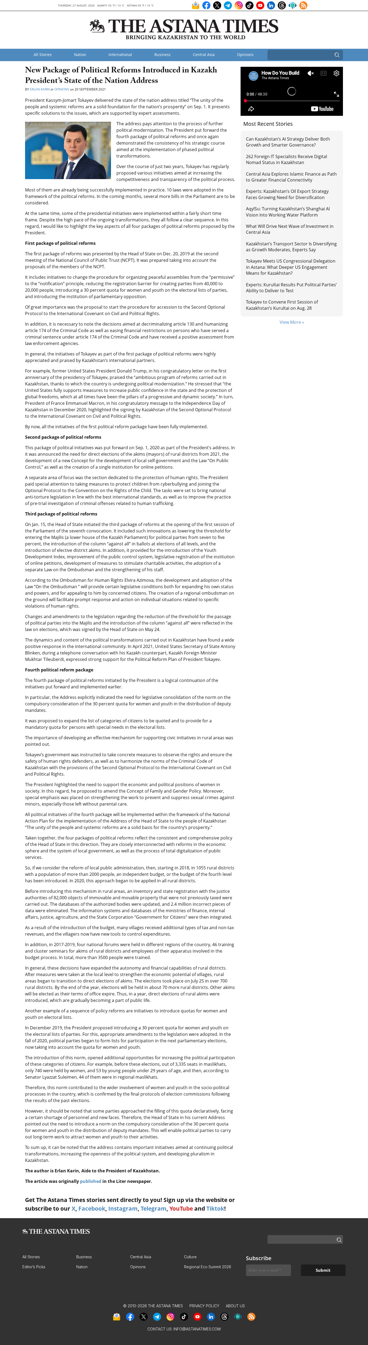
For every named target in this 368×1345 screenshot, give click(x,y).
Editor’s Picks (33, 1266)
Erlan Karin (40, 89)
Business (162, 54)
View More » (292, 322)
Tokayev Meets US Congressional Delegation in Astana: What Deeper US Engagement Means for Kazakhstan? (290, 267)
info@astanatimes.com (197, 1329)
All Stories (43, 54)
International (120, 54)
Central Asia (204, 54)
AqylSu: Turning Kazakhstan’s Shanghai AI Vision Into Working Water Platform (288, 212)
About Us (235, 1306)
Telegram (153, 1208)
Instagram (123, 1208)
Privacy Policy (204, 1306)
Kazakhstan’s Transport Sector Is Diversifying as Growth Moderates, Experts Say (291, 247)
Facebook (91, 1208)
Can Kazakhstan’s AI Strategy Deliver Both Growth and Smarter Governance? (288, 142)
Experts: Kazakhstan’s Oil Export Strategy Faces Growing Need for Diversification (287, 194)
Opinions (245, 54)
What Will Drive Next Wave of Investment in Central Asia (290, 229)
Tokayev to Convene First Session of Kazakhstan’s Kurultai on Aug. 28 (282, 305)
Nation (80, 54)
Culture (190, 1257)
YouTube (181, 1208)
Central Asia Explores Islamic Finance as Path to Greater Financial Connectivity (291, 177)
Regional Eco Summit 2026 (207, 1266)
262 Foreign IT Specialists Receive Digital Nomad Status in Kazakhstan (286, 159)
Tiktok (215, 1208)
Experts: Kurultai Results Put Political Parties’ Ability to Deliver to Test (291, 288)
